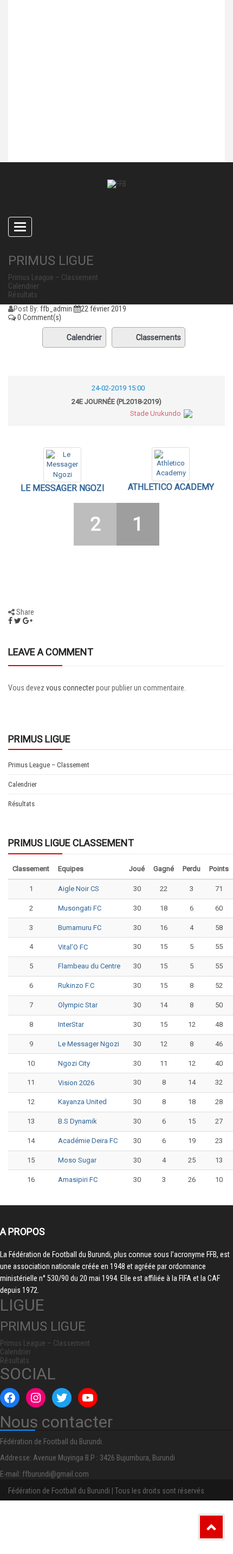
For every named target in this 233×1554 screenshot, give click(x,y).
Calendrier (84, 337)
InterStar (71, 1024)
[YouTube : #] (88, 1397)
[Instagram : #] (36, 1397)
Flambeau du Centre (89, 966)
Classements (158, 337)
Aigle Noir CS (78, 889)
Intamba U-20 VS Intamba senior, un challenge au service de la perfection (110, 73)
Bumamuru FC (79, 928)
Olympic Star (78, 1005)
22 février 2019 (103, 308)
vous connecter (70, 687)
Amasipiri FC (78, 1180)
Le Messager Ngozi (63, 488)
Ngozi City (74, 1063)
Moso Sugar (77, 1160)
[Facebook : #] (10, 1397)
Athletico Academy (171, 487)
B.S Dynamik (77, 1121)
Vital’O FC (73, 947)
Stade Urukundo (155, 413)
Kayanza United (82, 1102)
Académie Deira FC (88, 1141)
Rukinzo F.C (76, 985)
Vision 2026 (76, 1083)
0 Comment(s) (38, 317)
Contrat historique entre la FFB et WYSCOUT (103, 29)
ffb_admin (56, 308)
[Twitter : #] (62, 1397)
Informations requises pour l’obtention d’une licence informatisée (96, 121)
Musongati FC (79, 908)
